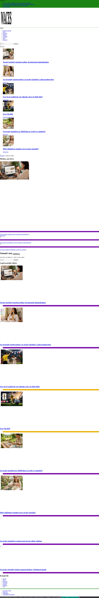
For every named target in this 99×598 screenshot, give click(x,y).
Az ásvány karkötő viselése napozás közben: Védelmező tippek (23, 570)
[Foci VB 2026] (8, 111)
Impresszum (5, 593)
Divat (4, 32)
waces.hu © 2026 (7, 590)
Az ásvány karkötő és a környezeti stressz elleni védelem (21, 541)
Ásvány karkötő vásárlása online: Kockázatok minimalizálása (17, 3)
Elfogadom (64, 597)
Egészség (5, 33)
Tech (4, 38)
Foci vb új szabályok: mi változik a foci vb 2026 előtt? (15, 5)
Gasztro (4, 37)
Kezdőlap (2, 155)
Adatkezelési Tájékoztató (8, 594)
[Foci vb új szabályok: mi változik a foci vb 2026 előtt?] (8, 93)
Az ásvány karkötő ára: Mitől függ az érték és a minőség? (24, 131)
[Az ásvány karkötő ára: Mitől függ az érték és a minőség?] (8, 128)
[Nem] (79, 597)
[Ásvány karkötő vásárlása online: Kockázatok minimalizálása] (8, 59)
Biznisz (4, 34)
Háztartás (5, 40)
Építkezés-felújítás (7, 30)
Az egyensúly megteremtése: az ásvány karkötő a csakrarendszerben (18, 4)
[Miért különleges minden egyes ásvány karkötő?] (8, 145)
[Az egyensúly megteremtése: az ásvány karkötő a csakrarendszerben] (8, 76)
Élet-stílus (5, 36)
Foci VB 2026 (6, 7)
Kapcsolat (5, 592)
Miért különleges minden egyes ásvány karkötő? (21, 149)
